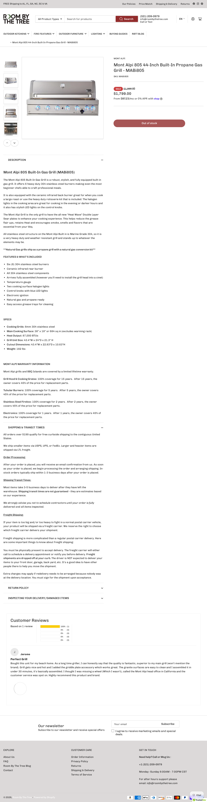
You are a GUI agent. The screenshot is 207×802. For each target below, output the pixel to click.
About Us (9, 756)
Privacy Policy (79, 761)
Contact (8, 770)
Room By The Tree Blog (17, 765)
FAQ (5, 761)
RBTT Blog (138, 34)
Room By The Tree (22, 797)
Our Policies (129, 4)
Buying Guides (118, 34)
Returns (185, 4)
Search (128, 19)
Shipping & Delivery (166, 4)
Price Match (146, 4)
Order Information (82, 756)
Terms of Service (81, 774)
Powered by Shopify (44, 797)
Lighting (96, 34)
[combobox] (101, 18)
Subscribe (167, 723)
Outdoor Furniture (71, 34)
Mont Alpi (119, 58)
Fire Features (42, 34)
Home (6, 42)
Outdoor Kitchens (14, 34)
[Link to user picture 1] (20, 688)
